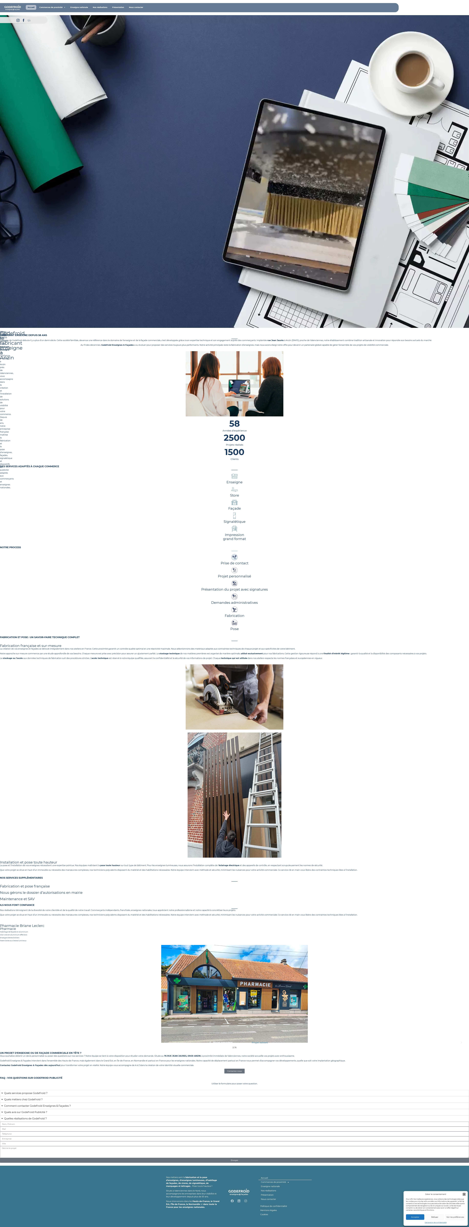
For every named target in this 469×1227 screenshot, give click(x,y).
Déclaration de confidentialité (436, 1222)
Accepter (415, 1217)
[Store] (234, 489)
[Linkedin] (239, 1201)
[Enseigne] (234, 476)
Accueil (31, 7)
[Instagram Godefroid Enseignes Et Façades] (18, 20)
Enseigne (234, 482)
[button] (464, 1194)
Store (234, 495)
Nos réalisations (100, 7)
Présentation (118, 7)
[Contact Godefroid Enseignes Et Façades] (29, 20)
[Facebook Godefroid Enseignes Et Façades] (23, 20)
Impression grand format (234, 537)
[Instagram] (246, 1201)
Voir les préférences (455, 1217)
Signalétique (234, 522)
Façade (234, 508)
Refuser (434, 1217)
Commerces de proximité (51, 7)
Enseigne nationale (79, 7)
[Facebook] (232, 1201)
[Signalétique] (234, 516)
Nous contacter (136, 7)
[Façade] (234, 502)
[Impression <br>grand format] (234, 529)
